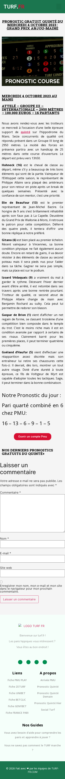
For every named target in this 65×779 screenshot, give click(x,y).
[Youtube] (45, 662)
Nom (4, 538)
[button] (58, 7)
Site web (6, 567)
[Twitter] (36, 662)
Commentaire (10, 492)
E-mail (5, 553)
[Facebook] (20, 662)
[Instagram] (28, 662)
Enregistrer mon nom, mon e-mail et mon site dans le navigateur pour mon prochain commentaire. (31, 588)
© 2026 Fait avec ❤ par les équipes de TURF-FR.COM (32, 770)
